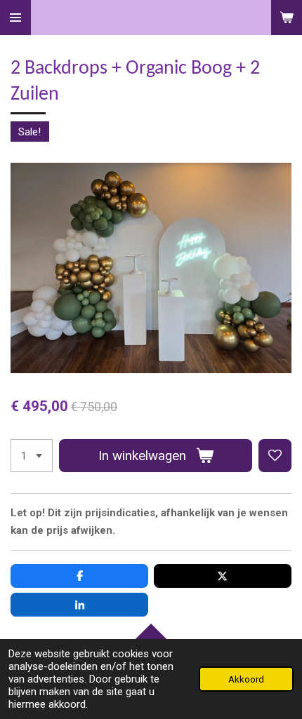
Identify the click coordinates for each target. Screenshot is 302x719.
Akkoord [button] (246, 679)
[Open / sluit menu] (15, 17)
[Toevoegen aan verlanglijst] (274, 455)
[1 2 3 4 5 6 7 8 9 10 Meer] (32, 455)
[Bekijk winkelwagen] (286, 17)
